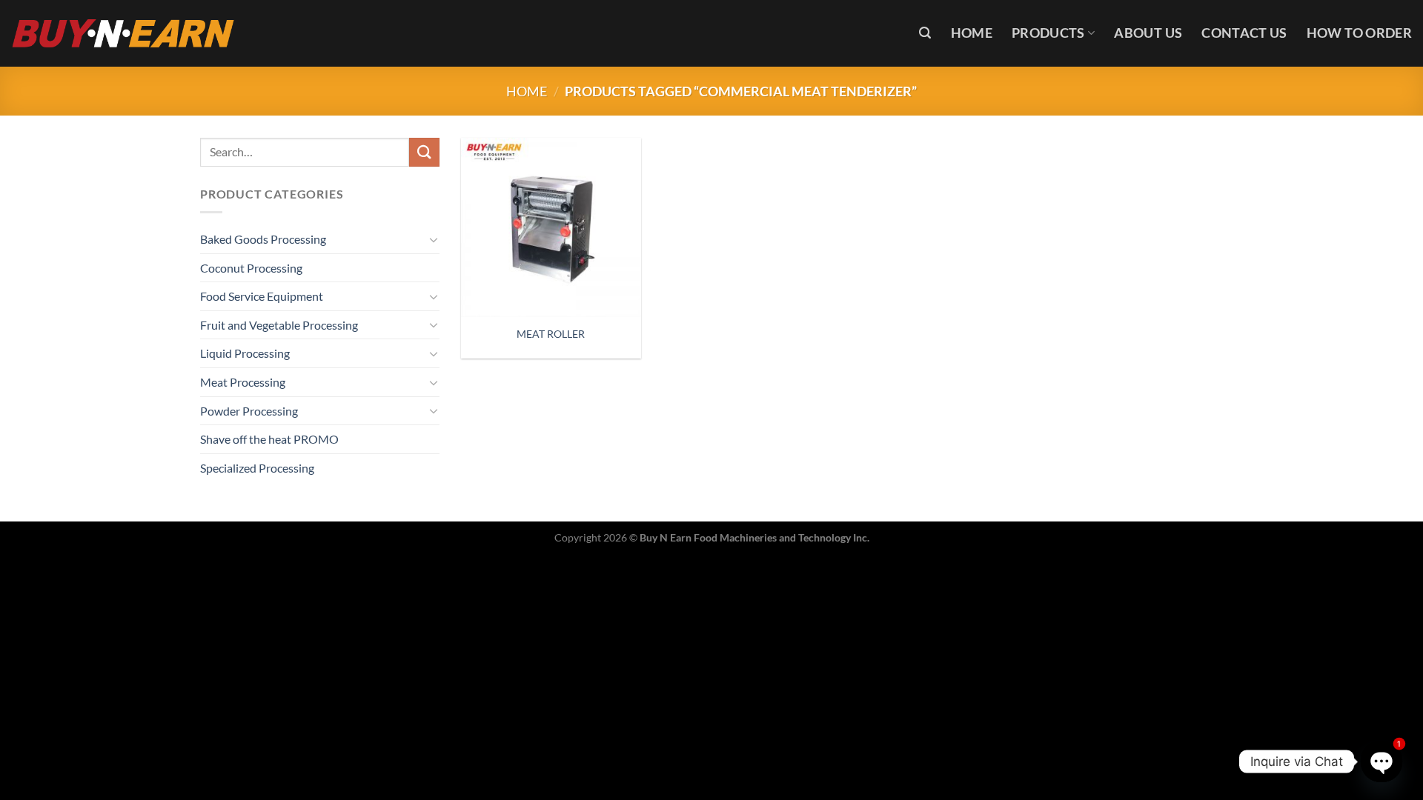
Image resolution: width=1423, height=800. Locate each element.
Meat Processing (242, 382)
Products (1048, 33)
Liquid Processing (245, 353)
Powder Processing (249, 411)
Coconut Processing (251, 268)
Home (971, 33)
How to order (1359, 33)
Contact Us (1244, 33)
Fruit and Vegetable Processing (279, 325)
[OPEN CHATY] (1381, 761)
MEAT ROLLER (551, 333)
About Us (1148, 33)
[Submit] (424, 152)
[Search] (925, 33)
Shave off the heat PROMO (269, 439)
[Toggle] (433, 239)
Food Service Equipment (261, 296)
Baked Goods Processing (263, 239)
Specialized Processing (257, 468)
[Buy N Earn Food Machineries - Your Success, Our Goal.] (123, 33)
